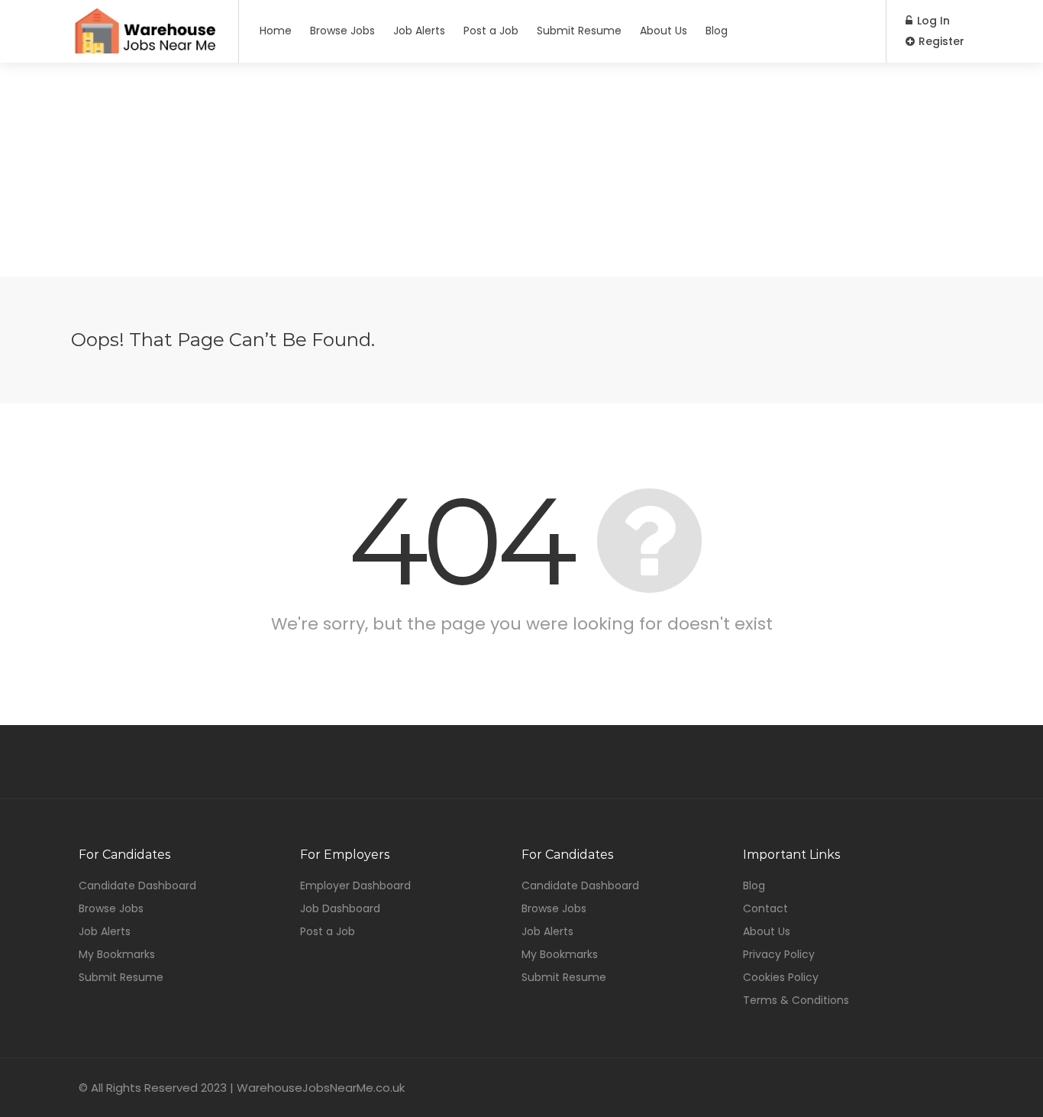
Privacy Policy (779, 954)
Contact (765, 908)
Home (276, 30)
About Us (663, 30)
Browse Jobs (342, 30)
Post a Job (490, 30)
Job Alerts (419, 30)
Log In (932, 20)
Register (939, 41)
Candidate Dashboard (137, 885)
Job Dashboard (340, 908)
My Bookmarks (117, 954)
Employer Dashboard (355, 885)
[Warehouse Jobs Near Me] (145, 48)
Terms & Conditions (796, 1000)
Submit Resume (579, 30)
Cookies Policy (781, 977)
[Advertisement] (521, 170)
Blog (717, 30)
